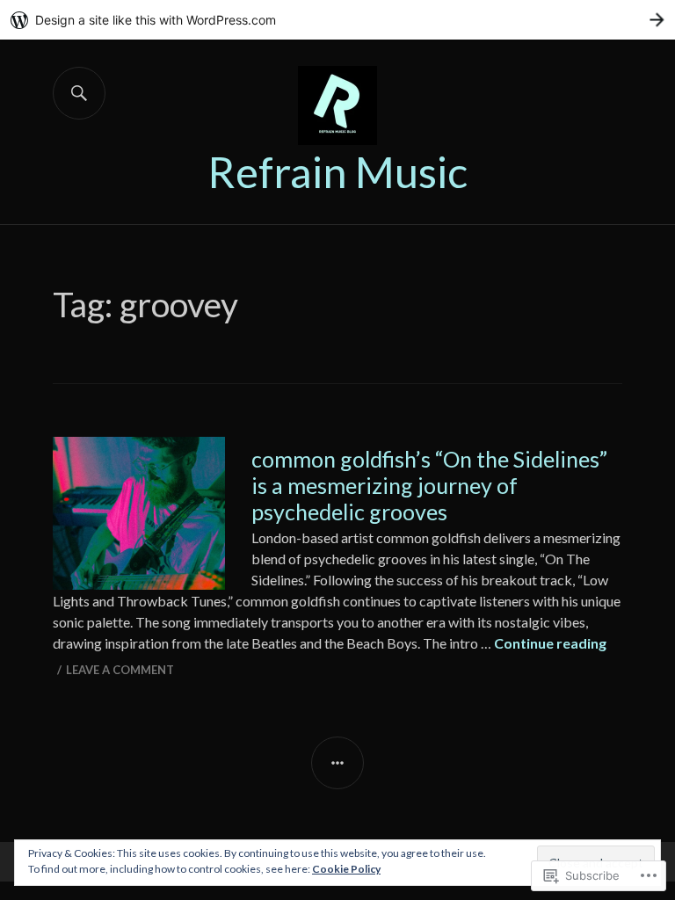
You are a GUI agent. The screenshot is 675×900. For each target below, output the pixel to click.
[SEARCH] (79, 93)
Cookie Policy (346, 868)
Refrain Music (337, 171)
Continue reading (550, 643)
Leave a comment (120, 670)
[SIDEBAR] (337, 763)
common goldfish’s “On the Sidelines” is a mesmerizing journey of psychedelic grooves (429, 485)
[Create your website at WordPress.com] (337, 20)
